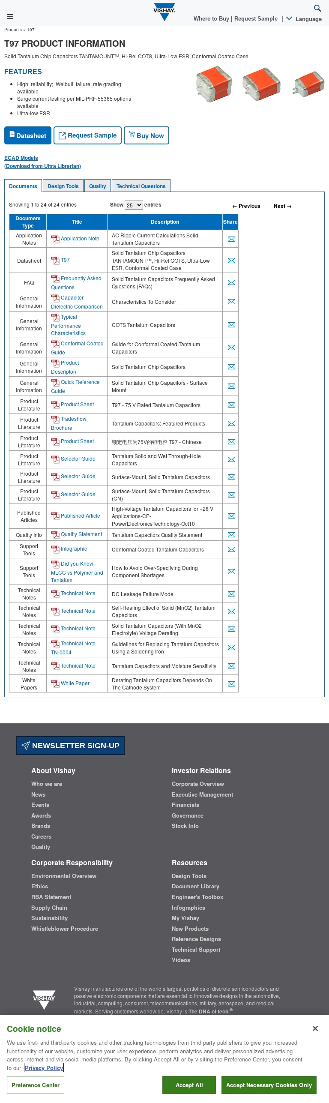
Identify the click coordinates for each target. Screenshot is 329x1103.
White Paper (75, 682)
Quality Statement (81, 533)
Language (308, 19)
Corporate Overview (198, 784)
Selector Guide (78, 458)
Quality (97, 186)
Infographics (188, 907)
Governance (187, 815)
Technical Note (78, 592)
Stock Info (185, 826)
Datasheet (30, 135)
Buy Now (149, 135)
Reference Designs (196, 939)
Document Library (195, 886)
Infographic (73, 548)
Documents (23, 186)
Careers (41, 836)
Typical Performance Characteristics (68, 324)
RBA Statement (51, 897)
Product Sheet (77, 404)
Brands (40, 826)
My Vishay (185, 918)
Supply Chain (49, 907)
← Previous (246, 206)
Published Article (80, 515)
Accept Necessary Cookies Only (269, 1085)
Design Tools (63, 186)
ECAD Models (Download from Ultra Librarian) (42, 161)
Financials (185, 805)
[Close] (315, 1028)
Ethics (39, 886)
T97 (65, 259)
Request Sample (91, 135)
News (38, 794)
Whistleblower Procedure (64, 928)
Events (40, 805)
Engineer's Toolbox (197, 897)
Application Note (79, 238)
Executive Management (202, 794)
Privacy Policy (44, 1068)
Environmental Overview (63, 876)
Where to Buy (212, 18)
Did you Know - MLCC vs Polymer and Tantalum (77, 571)
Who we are (46, 784)
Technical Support (196, 949)
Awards (41, 815)
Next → (283, 206)
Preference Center (36, 1085)
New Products (190, 928)
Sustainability (49, 918)
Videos (181, 960)
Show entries (136, 204)
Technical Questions (141, 186)
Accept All (189, 1085)
